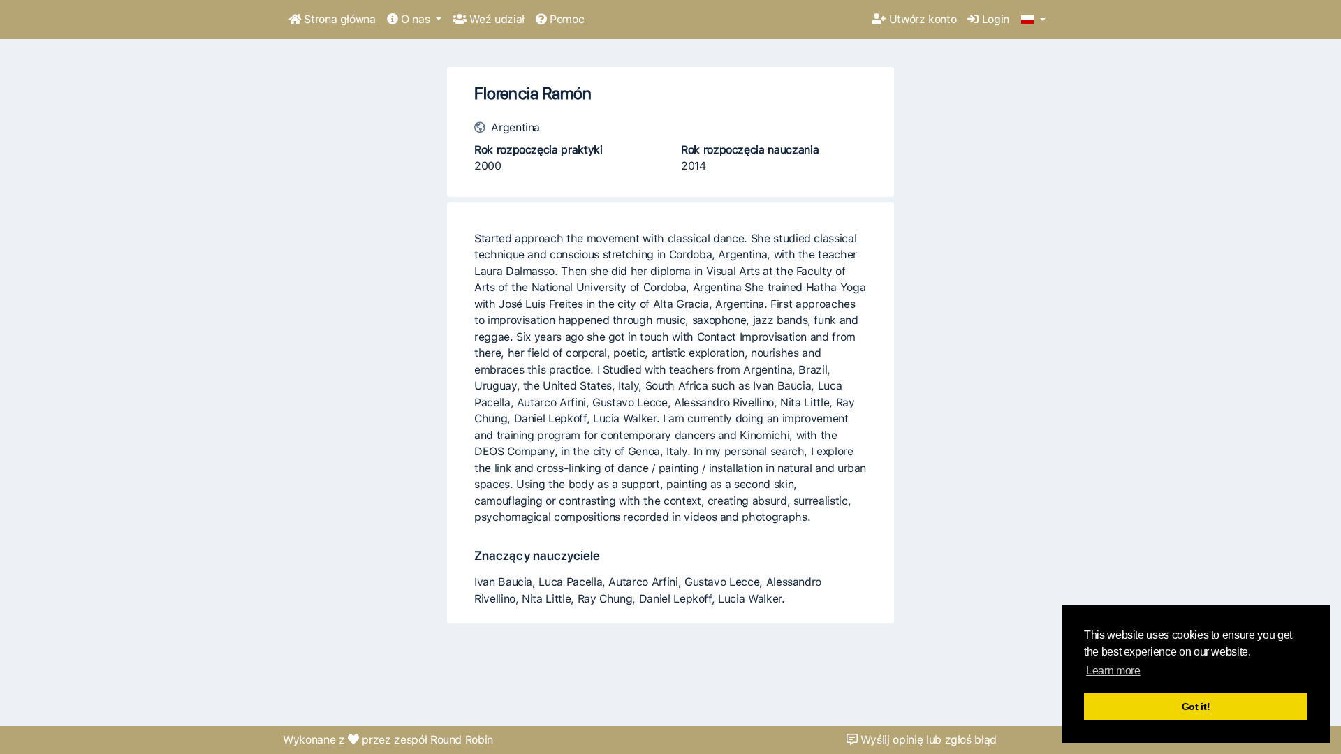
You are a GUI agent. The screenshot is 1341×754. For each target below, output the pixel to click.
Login (994, 19)
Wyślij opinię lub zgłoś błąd (927, 739)
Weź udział (496, 19)
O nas (415, 19)
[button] (1033, 20)
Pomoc (565, 19)
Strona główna (338, 19)
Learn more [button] (1113, 671)
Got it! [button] (1196, 706)
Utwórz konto (921, 19)
